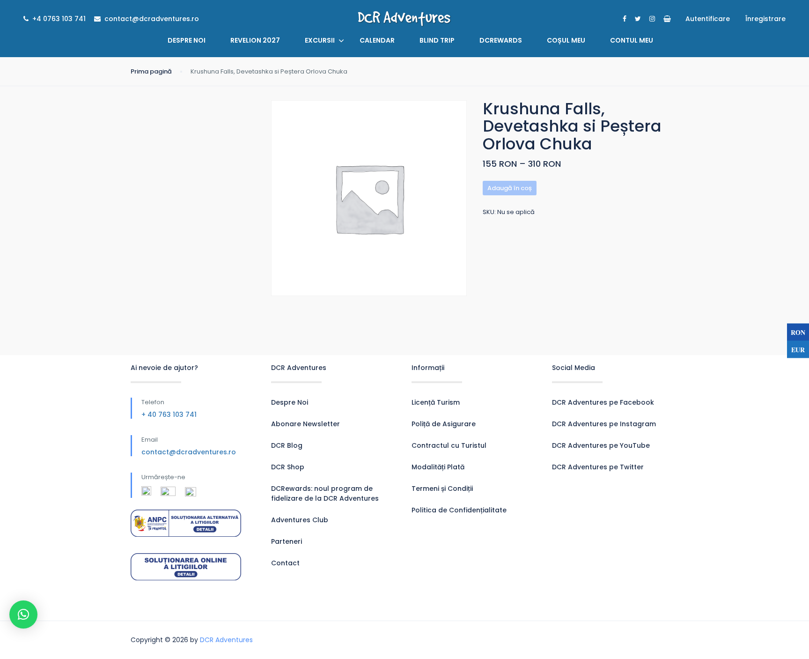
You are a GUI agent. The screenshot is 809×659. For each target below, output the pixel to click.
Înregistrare (765, 18)
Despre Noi (187, 40)
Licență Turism (436, 402)
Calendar (377, 40)
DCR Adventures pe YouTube (601, 445)
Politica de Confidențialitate (459, 510)
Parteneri (286, 541)
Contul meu (631, 40)
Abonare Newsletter (305, 424)
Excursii (320, 40)
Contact (285, 563)
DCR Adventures (226, 639)
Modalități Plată (438, 467)
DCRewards (500, 40)
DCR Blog (286, 445)
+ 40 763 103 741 (169, 414)
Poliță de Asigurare (444, 424)
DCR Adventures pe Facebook (603, 402)
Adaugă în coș (509, 188)
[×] (23, 614)
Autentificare (707, 18)
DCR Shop (287, 467)
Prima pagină (151, 71)
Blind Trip (437, 40)
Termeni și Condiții (442, 488)
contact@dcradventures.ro (188, 452)
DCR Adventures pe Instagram (604, 424)
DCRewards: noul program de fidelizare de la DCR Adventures (325, 493)
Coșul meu (566, 40)
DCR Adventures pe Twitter (598, 467)
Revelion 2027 (255, 40)
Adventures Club (299, 520)
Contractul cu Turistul (449, 445)
